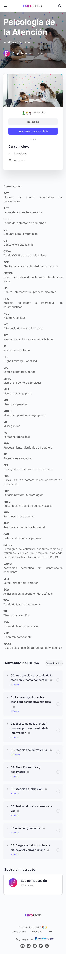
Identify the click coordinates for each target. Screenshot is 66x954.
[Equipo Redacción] (13, 882)
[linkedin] (35, 946)
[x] (47, 946)
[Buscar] (60, 6)
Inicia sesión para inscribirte (33, 131)
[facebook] (22, 946)
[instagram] (29, 946)
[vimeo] (41, 946)
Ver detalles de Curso (16, 42)
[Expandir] (7, 675)
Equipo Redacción (34, 880)
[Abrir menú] (5, 5)
